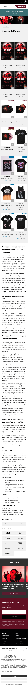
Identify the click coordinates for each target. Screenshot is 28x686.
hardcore (9, 261)
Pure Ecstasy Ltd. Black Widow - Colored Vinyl (7, 150)
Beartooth (7, 62)
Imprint (17, 635)
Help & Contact (5, 635)
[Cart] (24, 2)
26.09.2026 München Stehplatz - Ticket (7, 93)
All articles (14, 593)
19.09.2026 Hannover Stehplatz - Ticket (20, 93)
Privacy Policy (19, 641)
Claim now (14, 13)
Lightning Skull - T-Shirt (21, 178)
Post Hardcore (20, 523)
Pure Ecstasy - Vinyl (7, 122)
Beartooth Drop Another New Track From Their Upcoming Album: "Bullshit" (12, 586)
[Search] (12, 6)
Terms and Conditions (21, 638)
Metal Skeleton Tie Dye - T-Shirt (7, 206)
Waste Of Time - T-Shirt (7, 234)
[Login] (21, 1)
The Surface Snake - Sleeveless (21, 206)
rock (13, 261)
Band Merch (6, 27)
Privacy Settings (20, 643)
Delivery (4, 641)
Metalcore (7, 523)
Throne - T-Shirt (21, 149)
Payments (4, 638)
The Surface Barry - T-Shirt (20, 235)
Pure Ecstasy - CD (20, 122)
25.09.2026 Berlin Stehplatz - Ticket (7, 64)
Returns (4, 643)
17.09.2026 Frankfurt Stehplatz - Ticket (21, 64)
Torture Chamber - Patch (7, 178)
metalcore (4, 261)
